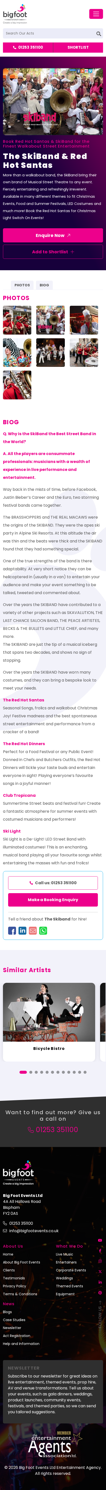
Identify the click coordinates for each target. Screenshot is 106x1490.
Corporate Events (71, 1270)
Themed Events (69, 1286)
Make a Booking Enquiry (53, 900)
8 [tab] (63, 1072)
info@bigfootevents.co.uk (34, 1231)
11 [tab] (79, 1072)
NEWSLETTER (24, 1368)
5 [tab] (47, 1072)
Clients (9, 1270)
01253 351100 (30, 47)
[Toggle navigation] (96, 14)
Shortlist (78, 47)
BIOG (44, 285)
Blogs (7, 1311)
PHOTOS (22, 285)
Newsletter (12, 1327)
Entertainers (66, 1262)
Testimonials (14, 1278)
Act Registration (16, 1335)
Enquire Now (50, 235)
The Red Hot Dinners (24, 744)
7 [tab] (57, 1072)
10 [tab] (74, 1072)
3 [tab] (36, 1072)
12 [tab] (85, 1072)
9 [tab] (68, 1072)
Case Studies (14, 1319)
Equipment (65, 1294)
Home (8, 1254)
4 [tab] (41, 1072)
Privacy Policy (14, 1286)
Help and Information (21, 1343)
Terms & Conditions (20, 1294)
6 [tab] (52, 1072)
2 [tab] (30, 1072)
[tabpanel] (49, 1022)
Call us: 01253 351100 (56, 883)
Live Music (64, 1254)
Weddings (64, 1278)
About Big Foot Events (21, 1262)
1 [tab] (23, 1072)
